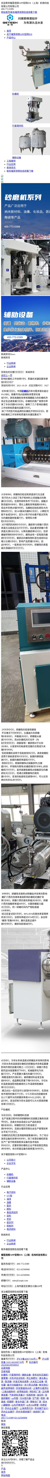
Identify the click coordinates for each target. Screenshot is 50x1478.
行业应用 (11, 164)
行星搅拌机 (12, 1178)
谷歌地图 (5, 1368)
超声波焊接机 (7, 1388)
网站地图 (5, 1475)
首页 (9, 31)
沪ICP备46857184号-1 (27, 1359)
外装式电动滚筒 (21, 1381)
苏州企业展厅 (11, 1408)
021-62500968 (20, 1418)
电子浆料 (11, 1192)
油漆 (9, 1199)
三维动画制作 (8, 1391)
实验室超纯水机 (24, 1388)
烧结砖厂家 (38, 1412)
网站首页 (5, 12)
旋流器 (8, 1381)
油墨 (9, 1202)
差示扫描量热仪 (15, 1385)
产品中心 (11, 37)
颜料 (9, 1209)
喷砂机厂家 (35, 1391)
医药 (9, 1206)
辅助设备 (11, 1181)
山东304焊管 (32, 1405)
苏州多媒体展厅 (24, 1412)
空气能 (35, 1398)
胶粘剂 (10, 1226)
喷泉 (43, 1398)
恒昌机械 (30, 1395)
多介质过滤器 (31, 1385)
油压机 (40, 1395)
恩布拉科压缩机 (40, 1375)
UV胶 (9, 1195)
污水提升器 (25, 1398)
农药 (9, 1219)
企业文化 (11, 1163)
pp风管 (15, 1398)
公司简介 (11, 1160)
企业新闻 (11, 366)
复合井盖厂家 (22, 1401)
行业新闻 (11, 363)
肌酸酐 (10, 1401)
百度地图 (5, 1371)
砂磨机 (10, 1174)
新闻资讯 (11, 167)
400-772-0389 (7, 1418)
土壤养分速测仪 (41, 1388)
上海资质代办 (26, 1408)
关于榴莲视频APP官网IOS (19, 34)
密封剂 (10, 1222)
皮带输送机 (22, 1391)
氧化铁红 (43, 1385)
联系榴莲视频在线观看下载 (23, 12)
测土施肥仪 (32, 1378)
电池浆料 (11, 1229)
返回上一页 (6, 375)
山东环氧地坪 (18, 1405)
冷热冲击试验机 (17, 1378)
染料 (9, 1216)
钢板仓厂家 (35, 1401)
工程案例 (11, 161)
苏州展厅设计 (41, 1408)
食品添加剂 (12, 1212)
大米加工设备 (36, 1381)
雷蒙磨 (4, 1378)
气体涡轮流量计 (17, 1395)
